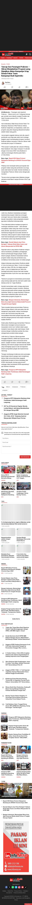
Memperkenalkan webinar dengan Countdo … (6, 539)
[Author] (3, 83)
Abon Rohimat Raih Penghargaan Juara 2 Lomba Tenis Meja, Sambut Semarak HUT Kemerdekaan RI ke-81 (18, 663)
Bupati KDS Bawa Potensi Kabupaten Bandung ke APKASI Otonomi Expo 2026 (16, 160)
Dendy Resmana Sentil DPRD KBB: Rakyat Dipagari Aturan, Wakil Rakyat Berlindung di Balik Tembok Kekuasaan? (18, 637)
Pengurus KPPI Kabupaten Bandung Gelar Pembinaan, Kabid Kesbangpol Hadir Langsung (15, 372)
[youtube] (22, 887)
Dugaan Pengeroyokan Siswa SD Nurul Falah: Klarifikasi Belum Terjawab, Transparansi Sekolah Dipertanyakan (11, 611)
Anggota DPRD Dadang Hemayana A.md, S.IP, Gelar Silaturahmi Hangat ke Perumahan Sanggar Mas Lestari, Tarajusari (18, 647)
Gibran (8, 387)
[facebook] (6, 887)
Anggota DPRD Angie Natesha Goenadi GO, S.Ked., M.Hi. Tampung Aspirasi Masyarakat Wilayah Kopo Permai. (16, 416)
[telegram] (16, 887)
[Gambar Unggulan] (16, 99)
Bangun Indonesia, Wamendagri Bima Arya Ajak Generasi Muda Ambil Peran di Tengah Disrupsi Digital (15, 302)
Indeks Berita (16, 619)
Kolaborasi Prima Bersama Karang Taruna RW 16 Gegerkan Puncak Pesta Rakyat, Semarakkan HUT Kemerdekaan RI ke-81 (18, 681)
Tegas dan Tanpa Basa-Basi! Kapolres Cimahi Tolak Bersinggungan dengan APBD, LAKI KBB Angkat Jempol (17, 629)
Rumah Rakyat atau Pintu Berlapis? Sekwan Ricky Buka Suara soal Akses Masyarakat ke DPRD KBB (14, 244)
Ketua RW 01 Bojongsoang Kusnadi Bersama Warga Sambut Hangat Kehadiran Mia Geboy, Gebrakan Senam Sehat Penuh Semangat (8, 480)
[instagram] (19, 887)
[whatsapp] (13, 887)
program (5, 390)
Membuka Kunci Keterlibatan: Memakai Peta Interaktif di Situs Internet (7, 556)
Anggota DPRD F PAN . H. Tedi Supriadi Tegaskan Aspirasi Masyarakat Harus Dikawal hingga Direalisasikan (17, 671)
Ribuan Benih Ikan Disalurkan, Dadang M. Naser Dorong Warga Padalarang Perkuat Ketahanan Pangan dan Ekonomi (18, 689)
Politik (8, 64)
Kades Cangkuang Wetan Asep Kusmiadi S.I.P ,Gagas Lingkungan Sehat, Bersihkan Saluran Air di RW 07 (23, 479)
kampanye (15, 387)
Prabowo (23, 387)
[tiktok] (25, 887)
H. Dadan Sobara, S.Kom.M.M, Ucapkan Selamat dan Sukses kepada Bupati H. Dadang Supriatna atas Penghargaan (17, 654)
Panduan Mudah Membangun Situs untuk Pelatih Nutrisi (23, 539)
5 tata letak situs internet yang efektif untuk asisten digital (22, 555)
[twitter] (9, 887)
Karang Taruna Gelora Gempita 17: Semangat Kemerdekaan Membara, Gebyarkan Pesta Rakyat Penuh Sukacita (16, 698)
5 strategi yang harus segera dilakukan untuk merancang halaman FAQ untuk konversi (15, 523)
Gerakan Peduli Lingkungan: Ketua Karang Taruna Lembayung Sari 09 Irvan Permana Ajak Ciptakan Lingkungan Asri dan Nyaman (23, 496)
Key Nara (7, 82)
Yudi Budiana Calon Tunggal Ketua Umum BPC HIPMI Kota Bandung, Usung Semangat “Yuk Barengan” (18, 705)
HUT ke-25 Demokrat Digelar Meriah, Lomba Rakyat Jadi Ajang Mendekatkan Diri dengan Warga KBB (16, 408)
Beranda (3, 64)
